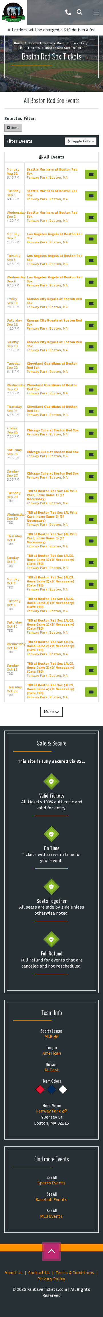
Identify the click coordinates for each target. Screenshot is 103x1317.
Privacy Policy (51, 1278)
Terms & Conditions (75, 1272)
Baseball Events (51, 1199)
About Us (14, 1272)
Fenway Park (49, 1111)
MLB (49, 1036)
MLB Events (51, 1216)
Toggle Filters (82, 141)
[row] (51, 173)
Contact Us (39, 1272)
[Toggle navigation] (95, 12)
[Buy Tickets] (91, 174)
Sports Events (51, 1183)
